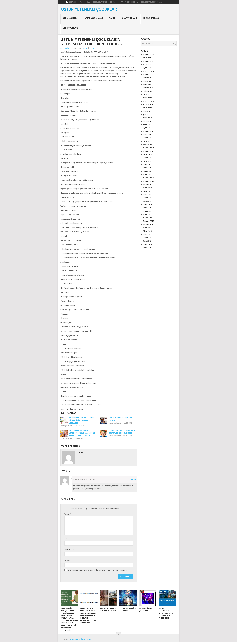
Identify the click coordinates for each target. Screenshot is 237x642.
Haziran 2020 (148, 104)
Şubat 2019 (147, 138)
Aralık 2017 (147, 164)
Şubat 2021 (147, 91)
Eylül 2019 (147, 128)
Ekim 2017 (147, 171)
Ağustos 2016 (148, 218)
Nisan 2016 (147, 231)
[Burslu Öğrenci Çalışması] (147, 598)
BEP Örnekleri (70, 18)
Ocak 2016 (147, 241)
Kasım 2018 (147, 144)
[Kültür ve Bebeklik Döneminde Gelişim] (108, 598)
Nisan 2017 (147, 191)
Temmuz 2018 (148, 151)
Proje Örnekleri (151, 18)
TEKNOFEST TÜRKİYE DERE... (151, 2)
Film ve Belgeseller (93, 18)
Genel (112, 18)
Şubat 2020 (147, 114)
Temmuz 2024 (148, 75)
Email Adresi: (69, 549)
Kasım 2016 (147, 208)
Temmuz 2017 (148, 181)
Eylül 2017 (147, 174)
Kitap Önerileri (129, 18)
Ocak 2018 (147, 161)
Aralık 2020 (147, 98)
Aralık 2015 (147, 244)
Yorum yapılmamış (66, 426)
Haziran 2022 (148, 78)
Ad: (66, 538)
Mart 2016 (147, 234)
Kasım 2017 (147, 168)
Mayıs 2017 (147, 188)
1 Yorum (92, 48)
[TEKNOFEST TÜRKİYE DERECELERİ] (128, 598)
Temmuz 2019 (148, 131)
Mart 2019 (147, 134)
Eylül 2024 (147, 68)
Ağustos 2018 (148, 148)
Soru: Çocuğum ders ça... (79, 2)
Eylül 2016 (147, 214)
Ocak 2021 (147, 95)
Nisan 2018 (147, 154)
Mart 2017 (147, 194)
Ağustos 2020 (148, 101)
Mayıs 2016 (147, 228)
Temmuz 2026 (148, 55)
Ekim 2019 (147, 124)
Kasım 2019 (147, 121)
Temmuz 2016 (148, 221)
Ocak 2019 (147, 141)
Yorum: (67, 514)
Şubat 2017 (147, 198)
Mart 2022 (147, 81)
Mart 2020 (147, 111)
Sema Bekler (64, 48)
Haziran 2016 (148, 224)
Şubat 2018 (147, 158)
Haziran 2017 (148, 184)
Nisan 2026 (147, 58)
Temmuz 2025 (148, 61)
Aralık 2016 (147, 204)
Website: (67, 560)
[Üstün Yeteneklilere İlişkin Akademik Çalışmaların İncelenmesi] (167, 598)
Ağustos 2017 (148, 178)
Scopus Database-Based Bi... (104, 2)
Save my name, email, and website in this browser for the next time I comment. (97, 570)
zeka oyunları (70, 28)
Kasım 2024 (147, 65)
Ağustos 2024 (148, 71)
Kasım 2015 (147, 248)
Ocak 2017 (147, 201)
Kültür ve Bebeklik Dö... (128, 2)
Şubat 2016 (147, 238)
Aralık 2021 (147, 85)
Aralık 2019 (147, 118)
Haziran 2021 (148, 88)
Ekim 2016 (147, 211)
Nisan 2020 (147, 108)
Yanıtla (133, 479)
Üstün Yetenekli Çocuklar (79, 639)
